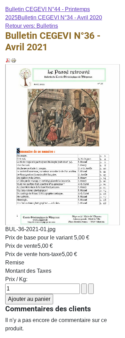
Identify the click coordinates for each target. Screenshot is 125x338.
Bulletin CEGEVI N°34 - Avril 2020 (60, 17)
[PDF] (8, 60)
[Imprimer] (13, 60)
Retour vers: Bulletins (31, 26)
